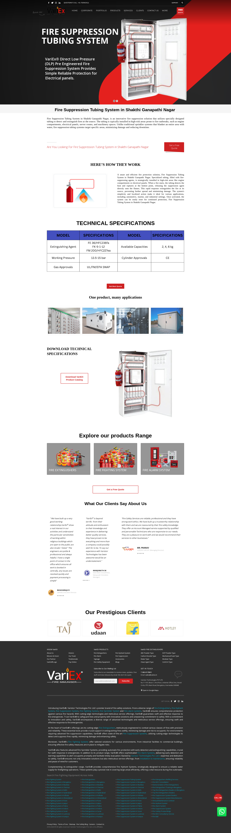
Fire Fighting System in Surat (57, 811)
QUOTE (180, 10)
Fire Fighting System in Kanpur (58, 816)
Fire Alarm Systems (146, 753)
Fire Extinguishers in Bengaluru (93, 782)
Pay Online (73, 662)
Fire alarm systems (132, 711)
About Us (50, 653)
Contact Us (100, 824)
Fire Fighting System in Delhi (57, 790)
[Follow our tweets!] (175, 701)
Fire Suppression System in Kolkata (130, 795)
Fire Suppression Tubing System (129, 779)
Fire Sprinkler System (109, 711)
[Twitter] (52, 3)
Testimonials (73, 659)
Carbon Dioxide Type (148, 656)
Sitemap (72, 824)
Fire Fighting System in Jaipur (57, 803)
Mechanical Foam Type (170, 656)
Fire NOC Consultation (161, 782)
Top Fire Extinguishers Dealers (164, 793)
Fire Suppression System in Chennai (130, 787)
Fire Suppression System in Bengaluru (131, 782)
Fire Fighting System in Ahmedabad (59, 798)
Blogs (117, 662)
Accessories (120, 659)
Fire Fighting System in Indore (57, 808)
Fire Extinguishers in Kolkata (92, 795)
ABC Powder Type (147, 653)
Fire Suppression (122, 656)
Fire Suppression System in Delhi (129, 790)
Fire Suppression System (67, 711)
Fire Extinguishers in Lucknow (93, 814)
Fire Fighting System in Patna (57, 806)
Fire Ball (155, 816)
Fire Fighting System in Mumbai (58, 785)
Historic (71, 653)
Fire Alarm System (159, 806)
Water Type (145, 659)
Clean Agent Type (147, 662)
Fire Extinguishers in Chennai (92, 787)
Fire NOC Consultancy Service (163, 814)
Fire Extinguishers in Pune (91, 801)
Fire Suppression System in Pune (129, 801)
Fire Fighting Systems (78, 741)
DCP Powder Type (168, 653)
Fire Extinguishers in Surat (91, 811)
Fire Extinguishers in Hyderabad (94, 793)
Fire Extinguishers (100, 653)
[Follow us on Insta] (178, 701)
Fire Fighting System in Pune (57, 801)
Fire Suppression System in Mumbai (130, 785)
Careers (92, 824)
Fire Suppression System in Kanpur (130, 816)
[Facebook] (49, 3)
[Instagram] (56, 3)
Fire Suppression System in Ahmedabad (132, 798)
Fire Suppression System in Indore (129, 808)
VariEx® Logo (52, 662)
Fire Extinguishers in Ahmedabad (94, 798)
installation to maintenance (152, 758)
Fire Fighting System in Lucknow (58, 814)
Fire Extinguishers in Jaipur (91, 803)
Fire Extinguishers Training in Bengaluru (167, 787)
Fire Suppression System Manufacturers (167, 798)
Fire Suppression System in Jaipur (129, 803)
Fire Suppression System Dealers (165, 795)
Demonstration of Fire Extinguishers (166, 785)
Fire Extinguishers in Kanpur (92, 816)
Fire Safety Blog (82, 824)
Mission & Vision (53, 656)
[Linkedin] (59, 3)
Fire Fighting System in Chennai (58, 787)
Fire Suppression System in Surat (129, 811)
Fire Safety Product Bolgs (162, 811)
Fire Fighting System (89, 711)
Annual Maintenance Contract (163, 801)
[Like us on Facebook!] (171, 701)
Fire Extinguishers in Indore (92, 808)
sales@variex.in (151, 675)
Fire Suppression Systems (135, 733)
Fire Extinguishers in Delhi (91, 790)
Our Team (72, 656)
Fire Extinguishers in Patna (92, 806)
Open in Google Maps (150, 690)
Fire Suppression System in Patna (129, 806)
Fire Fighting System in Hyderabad (59, 793)
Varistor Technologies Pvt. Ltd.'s (145, 755)
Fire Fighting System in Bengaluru (59, 782)
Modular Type (167, 659)
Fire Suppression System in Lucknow (130, 814)
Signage (97, 659)
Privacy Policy (52, 824)
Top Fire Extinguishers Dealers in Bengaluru (168, 790)
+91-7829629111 (83, 3)
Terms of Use (63, 824)
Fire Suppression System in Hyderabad (131, 793)
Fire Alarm (97, 656)
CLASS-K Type (167, 662)
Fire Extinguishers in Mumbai (92, 785)
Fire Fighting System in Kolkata (58, 795)
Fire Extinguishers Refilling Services (165, 779)
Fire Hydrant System (123, 653)
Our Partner (51, 659)
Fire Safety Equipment (102, 662)
